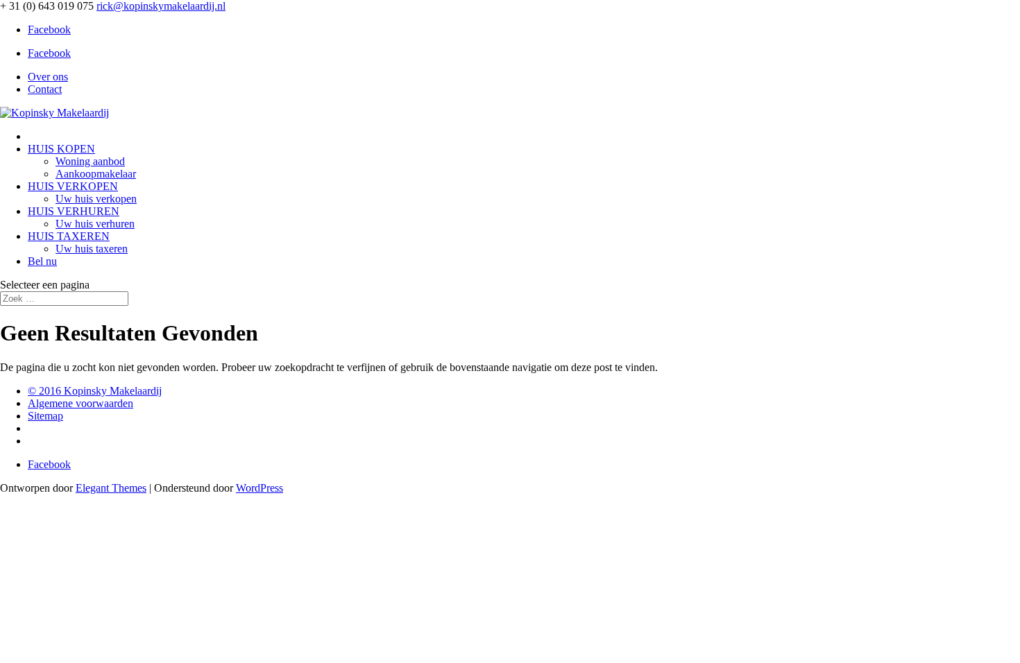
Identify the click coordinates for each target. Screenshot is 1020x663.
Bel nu (42, 261)
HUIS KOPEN (61, 149)
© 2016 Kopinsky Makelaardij (95, 391)
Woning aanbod (90, 161)
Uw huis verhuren (95, 224)
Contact (45, 89)
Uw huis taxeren (92, 249)
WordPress (259, 488)
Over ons (48, 77)
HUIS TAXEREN (69, 236)
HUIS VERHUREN (73, 211)
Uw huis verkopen (96, 199)
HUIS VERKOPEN (73, 186)
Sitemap (45, 416)
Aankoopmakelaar (96, 174)
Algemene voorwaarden (80, 403)
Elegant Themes (111, 488)
